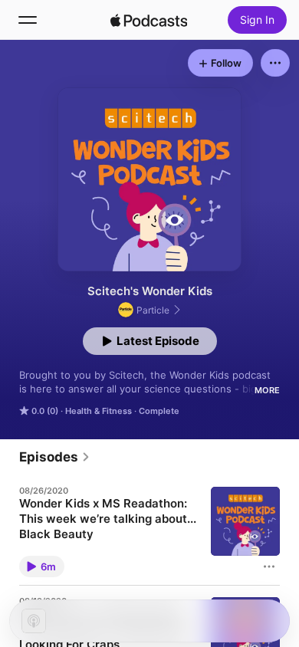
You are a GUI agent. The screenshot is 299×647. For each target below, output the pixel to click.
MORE (267, 390)
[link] (54, 456)
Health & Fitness (98, 411)
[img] (149, 20)
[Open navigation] (27, 20)
